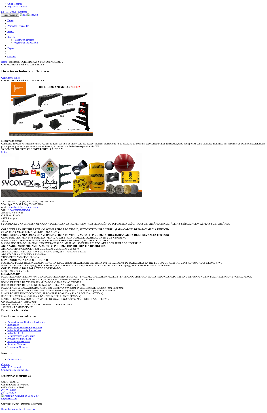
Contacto (22, 12)
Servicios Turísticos (16, 344)
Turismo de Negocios (17, 347)
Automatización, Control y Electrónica (26, 322)
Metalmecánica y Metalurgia (21, 336)
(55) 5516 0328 (9, 12)
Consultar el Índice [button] (10, 77)
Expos (10, 48)
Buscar (10, 31)
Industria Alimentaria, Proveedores (24, 330)
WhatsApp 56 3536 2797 (26, 395)
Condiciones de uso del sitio (15, 370)
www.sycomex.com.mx (18, 210)
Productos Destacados (18, 26)
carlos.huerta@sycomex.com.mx (24, 207)
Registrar (11, 37)
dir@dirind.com (9, 398)
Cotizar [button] (4, 152)
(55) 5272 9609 (8, 393)
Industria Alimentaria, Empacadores (24, 327)
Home (10, 20)
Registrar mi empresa (24, 40)
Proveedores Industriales (19, 338)
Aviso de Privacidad (11, 367)
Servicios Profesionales (18, 341)
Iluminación (13, 324)
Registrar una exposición (26, 42)
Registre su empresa (17, 6)
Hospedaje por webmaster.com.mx (18, 409)
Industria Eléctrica (16, 333)
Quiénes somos (14, 3)
